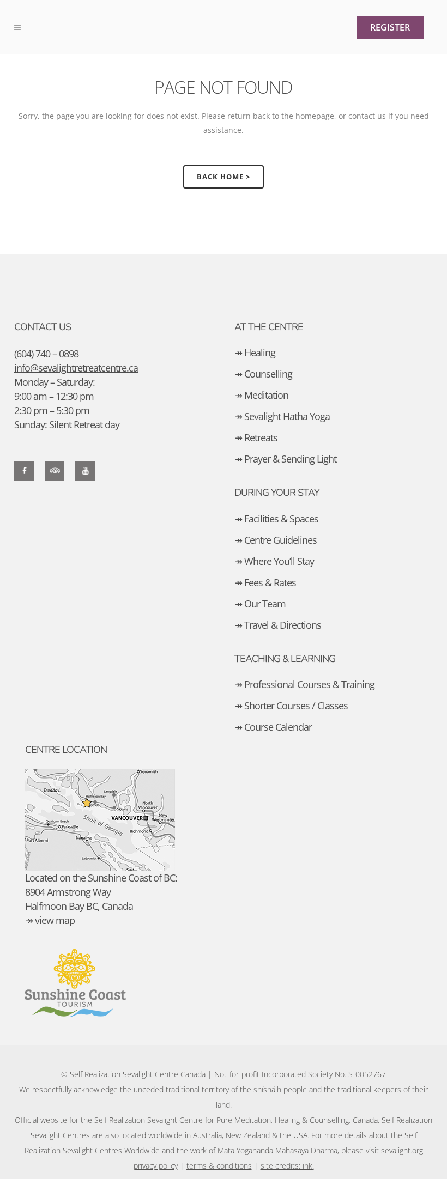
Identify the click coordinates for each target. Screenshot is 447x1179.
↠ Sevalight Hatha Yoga (282, 416)
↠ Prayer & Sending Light (285, 459)
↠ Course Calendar (273, 727)
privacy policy (156, 1165)
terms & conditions (219, 1165)
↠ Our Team (260, 604)
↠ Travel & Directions (277, 625)
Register (390, 27)
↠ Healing (254, 352)
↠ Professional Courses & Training (304, 684)
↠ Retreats (255, 437)
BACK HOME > (223, 176)
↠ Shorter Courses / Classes (291, 706)
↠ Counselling (263, 374)
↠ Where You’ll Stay (274, 561)
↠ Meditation (261, 395)
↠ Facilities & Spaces (276, 519)
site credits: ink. (287, 1165)
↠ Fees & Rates (265, 582)
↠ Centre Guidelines (275, 540)
